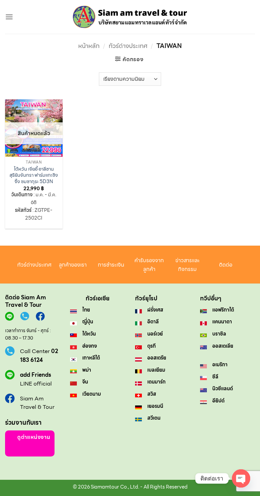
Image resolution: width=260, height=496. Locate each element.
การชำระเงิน (111, 265)
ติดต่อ (225, 265)
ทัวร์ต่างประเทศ (128, 46)
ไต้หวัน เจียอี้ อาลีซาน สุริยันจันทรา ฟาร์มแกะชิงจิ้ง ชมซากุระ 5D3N (33, 175)
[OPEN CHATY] (241, 478)
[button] (9, 16)
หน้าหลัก (89, 46)
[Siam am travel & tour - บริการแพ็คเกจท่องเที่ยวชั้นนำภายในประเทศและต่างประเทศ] (130, 17)
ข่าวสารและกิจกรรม (187, 264)
